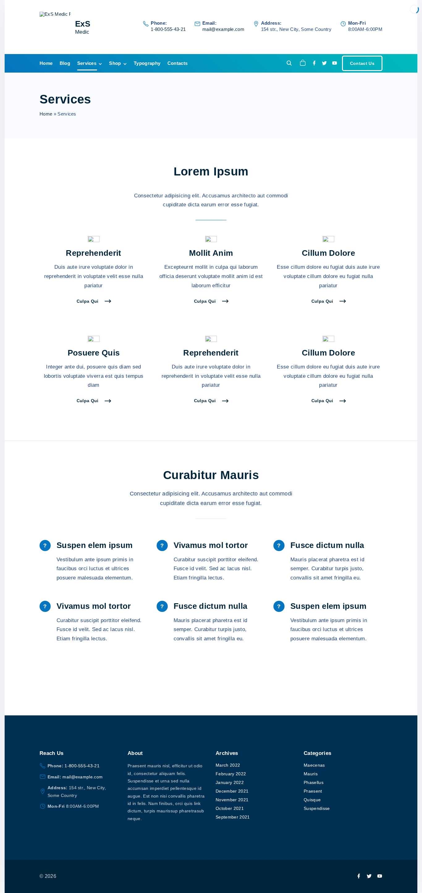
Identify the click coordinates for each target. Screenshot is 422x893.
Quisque (312, 799)
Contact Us (362, 63)
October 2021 (230, 808)
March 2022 (228, 765)
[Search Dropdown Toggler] (289, 63)
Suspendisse (317, 808)
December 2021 (232, 791)
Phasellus (313, 782)
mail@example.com (223, 29)
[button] (303, 63)
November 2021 (232, 799)
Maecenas (314, 765)
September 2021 (233, 817)
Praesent (313, 791)
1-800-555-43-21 (168, 29)
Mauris (311, 773)
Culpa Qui (88, 301)
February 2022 (231, 773)
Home (46, 113)
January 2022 (230, 782)
